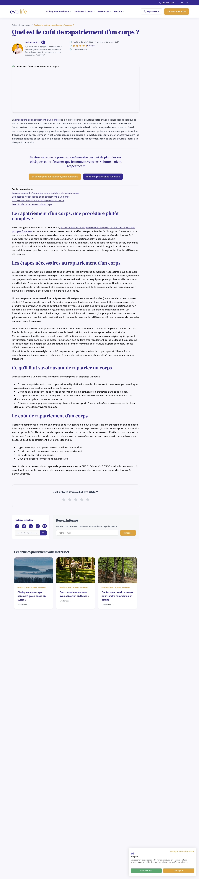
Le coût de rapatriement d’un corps (32, 204)
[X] (24, 526)
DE (187, 2)
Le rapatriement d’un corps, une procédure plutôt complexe (45, 193)
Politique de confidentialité (182, 851)
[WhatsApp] (38, 526)
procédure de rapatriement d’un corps (37, 119)
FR (182, 2)
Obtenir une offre (176, 11)
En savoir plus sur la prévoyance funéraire (55, 176)
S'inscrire (128, 532)
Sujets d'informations (21, 25)
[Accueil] (18, 11)
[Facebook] (17, 526)
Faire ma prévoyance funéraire (103, 176)
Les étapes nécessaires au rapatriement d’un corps (41, 196)
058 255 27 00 (168, 2)
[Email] (44, 526)
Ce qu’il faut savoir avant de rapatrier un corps (38, 200)
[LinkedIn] (43, 42)
